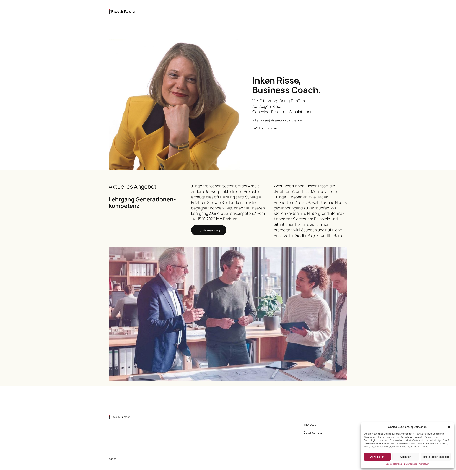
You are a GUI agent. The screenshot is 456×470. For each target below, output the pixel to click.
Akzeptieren (377, 456)
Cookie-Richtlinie (394, 464)
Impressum (424, 464)
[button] (449, 427)
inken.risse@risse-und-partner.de (277, 120)
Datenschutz (410, 464)
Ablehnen (405, 456)
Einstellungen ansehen (436, 456)
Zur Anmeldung (209, 230)
